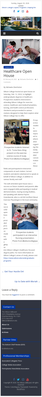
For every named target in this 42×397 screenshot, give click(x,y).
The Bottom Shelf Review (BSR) (13, 345)
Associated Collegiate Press (12, 361)
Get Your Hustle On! (13, 271)
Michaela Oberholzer (27, 79)
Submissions (7, 328)
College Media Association (11, 365)
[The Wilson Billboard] (21, 18)
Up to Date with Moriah (27, 281)
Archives (5, 332)
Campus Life (9, 67)
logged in (15, 295)
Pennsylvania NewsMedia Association (15, 369)
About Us (5, 324)
